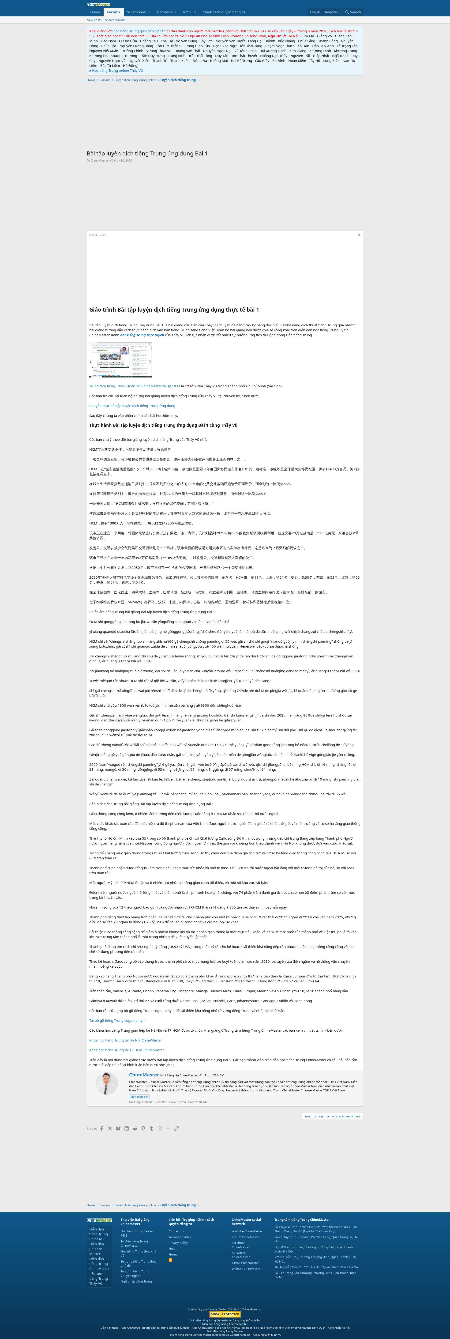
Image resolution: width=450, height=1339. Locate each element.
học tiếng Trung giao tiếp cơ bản (139, 31)
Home (95, 12)
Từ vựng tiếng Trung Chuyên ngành (135, 1273)
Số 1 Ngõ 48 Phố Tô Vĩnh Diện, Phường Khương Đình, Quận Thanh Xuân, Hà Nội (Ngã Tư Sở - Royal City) (315, 1229)
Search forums (115, 20)
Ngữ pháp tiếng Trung (136, 1281)
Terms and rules (180, 1237)
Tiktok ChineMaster (245, 1263)
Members (164, 12)
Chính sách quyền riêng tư (224, 12)
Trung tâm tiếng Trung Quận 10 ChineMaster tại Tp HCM (134, 386)
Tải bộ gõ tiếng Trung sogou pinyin (117, 1020)
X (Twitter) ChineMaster (241, 1255)
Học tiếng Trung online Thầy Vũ (117, 70)
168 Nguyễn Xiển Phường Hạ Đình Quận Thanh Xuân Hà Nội (316, 1267)
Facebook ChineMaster (241, 1245)
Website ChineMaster (247, 1269)
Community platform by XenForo (225, 1309)
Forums (113, 12)
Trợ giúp (189, 12)
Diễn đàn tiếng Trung (203, 1320)
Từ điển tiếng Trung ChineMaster (134, 1243)
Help (172, 1248)
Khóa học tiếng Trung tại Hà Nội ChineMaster (125, 1040)
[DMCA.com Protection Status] (225, 1316)
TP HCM (218, 1075)
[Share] (359, 235)
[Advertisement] (225, 116)
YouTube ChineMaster (247, 1231)
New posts (94, 20)
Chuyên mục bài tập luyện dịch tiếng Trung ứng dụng (132, 405)
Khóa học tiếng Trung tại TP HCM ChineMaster (126, 1050)
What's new (136, 12)
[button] (149, 12)
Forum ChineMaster (246, 1237)
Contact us (176, 1231)
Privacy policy (178, 1243)
